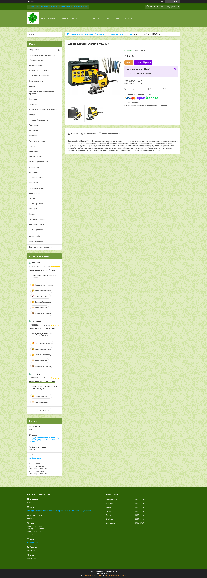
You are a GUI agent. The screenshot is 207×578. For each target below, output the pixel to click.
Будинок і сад (34, 167)
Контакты (96, 18)
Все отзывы (44, 410)
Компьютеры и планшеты (39, 76)
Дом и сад (89, 34)
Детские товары (35, 156)
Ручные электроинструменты (106, 34)
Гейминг (32, 86)
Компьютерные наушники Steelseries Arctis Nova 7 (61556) (45, 388)
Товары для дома (36, 177)
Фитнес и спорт (35, 104)
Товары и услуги (67, 18)
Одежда (32, 115)
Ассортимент (34, 50)
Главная (51, 18)
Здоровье (32, 146)
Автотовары (33, 130)
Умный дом (33, 209)
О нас (83, 18)
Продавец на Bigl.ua (103, 573)
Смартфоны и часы (36, 81)
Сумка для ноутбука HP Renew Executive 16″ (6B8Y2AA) (42, 335)
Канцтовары (34, 125)
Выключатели (34, 193)
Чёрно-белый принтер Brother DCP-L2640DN (44, 276)
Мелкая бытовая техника (39, 70)
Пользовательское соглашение (41, 247)
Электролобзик (126, 34)
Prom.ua (114, 571)
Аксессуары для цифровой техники (43, 109)
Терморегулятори (36, 204)
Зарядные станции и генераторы (42, 55)
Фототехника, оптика (37, 141)
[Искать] (59, 34)
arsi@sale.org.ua (35, 458)
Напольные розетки (36, 224)
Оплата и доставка (36, 242)
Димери (32, 214)
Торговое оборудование (38, 120)
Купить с (139, 62)
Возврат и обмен (112, 18)
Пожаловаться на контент (94, 576)
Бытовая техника (35, 65)
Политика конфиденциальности (115, 576)
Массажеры (33, 136)
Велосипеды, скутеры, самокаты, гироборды (42, 93)
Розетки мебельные (37, 219)
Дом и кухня (33, 183)
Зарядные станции (36, 188)
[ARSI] (33, 18)
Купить (129, 62)
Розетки (32, 198)
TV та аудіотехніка (36, 60)
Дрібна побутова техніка (38, 162)
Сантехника (33, 151)
